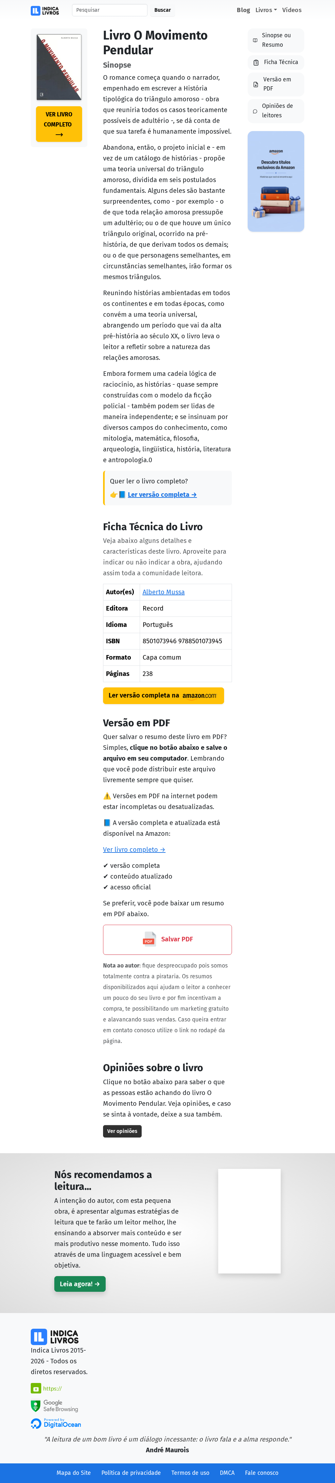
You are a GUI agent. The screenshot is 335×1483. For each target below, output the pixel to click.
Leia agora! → (80, 1284)
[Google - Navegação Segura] (54, 1405)
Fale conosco (261, 1473)
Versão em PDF (277, 84)
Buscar (162, 10)
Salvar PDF (176, 939)
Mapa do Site (74, 1473)
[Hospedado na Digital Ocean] (56, 1423)
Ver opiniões (122, 1131)
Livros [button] (264, 10)
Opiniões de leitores (277, 111)
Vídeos (292, 10)
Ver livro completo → (134, 849)
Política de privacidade (131, 1473)
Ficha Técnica (281, 62)
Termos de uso (190, 1473)
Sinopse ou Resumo (276, 40)
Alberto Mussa (164, 592)
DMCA (227, 1473)
